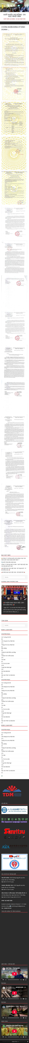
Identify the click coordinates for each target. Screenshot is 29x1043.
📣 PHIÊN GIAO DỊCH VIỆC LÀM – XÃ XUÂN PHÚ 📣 (13, 572)
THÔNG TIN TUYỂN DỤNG (7, 655)
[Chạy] (3, 979)
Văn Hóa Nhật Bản (5, 671)
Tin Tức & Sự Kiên (5, 663)
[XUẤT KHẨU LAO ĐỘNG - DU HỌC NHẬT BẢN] (14, 11)
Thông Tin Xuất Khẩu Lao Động (8, 652)
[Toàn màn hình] (25, 979)
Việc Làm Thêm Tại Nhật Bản (8, 675)
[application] (14, 974)
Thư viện (3, 659)
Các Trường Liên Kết (6, 637)
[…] (22, 613)
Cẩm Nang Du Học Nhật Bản (8, 641)
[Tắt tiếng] (23, 979)
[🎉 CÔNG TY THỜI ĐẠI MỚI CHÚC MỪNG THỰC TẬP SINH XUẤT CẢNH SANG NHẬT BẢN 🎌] (14, 592)
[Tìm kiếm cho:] (14, 577)
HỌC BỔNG (4, 648)
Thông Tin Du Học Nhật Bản (7, 644)
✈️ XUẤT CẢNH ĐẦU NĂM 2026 (8, 562)
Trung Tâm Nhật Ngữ (6, 667)
